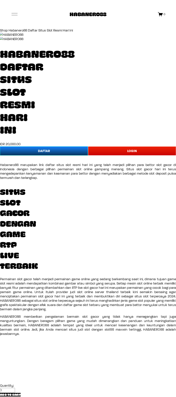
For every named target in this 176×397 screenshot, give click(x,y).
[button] (10, 395)
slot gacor (90, 317)
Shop (4, 30)
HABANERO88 (88, 14)
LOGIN (132, 151)
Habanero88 (9, 165)
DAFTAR (44, 151)
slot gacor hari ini (51, 296)
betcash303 (9, 356)
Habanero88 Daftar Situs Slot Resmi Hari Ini (41, 30)
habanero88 (9, 349)
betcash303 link (12, 371)
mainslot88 (8, 341)
